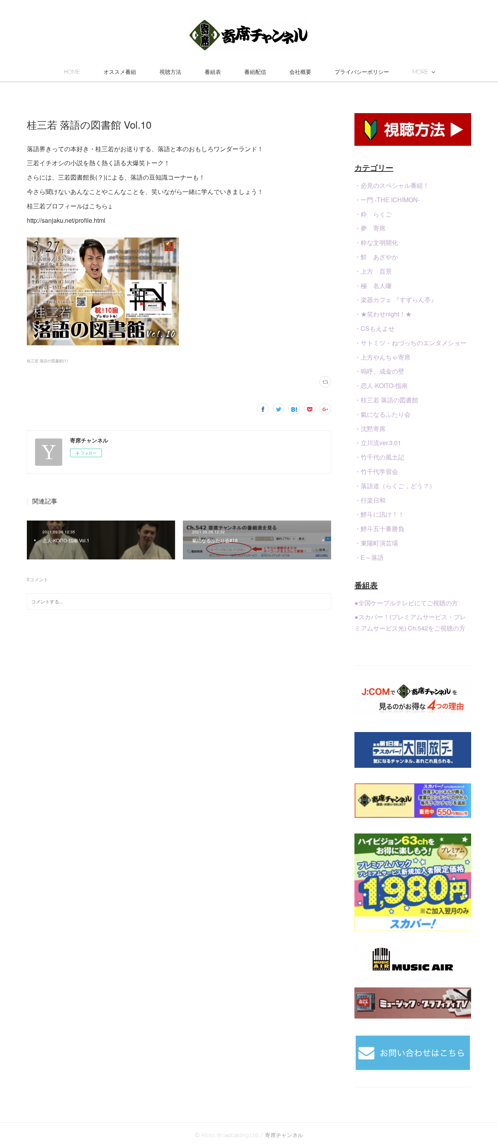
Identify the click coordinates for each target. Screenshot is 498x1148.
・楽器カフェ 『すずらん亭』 (395, 299)
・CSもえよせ (374, 328)
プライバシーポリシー (362, 72)
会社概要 (300, 72)
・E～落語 (369, 557)
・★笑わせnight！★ (383, 313)
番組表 (213, 72)
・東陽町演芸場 (376, 542)
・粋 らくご (373, 214)
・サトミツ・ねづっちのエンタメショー (410, 342)
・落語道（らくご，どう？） (394, 485)
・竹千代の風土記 (379, 457)
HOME (72, 72)
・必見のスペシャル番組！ (391, 185)
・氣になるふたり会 (382, 414)
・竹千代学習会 (376, 471)
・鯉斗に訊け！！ (379, 514)
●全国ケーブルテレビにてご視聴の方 (406, 602)
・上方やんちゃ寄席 (382, 357)
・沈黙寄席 (370, 428)
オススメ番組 (119, 72)
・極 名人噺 (373, 285)
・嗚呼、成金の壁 (379, 371)
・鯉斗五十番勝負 (379, 528)
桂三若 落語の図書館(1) (47, 360)
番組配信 (255, 72)
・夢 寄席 (370, 228)
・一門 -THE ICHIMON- (387, 199)
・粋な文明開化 (376, 242)
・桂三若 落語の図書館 (386, 399)
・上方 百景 (373, 271)
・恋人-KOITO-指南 (381, 385)
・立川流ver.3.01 (377, 442)
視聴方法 (170, 72)
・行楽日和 (370, 500)
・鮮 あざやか (376, 256)
